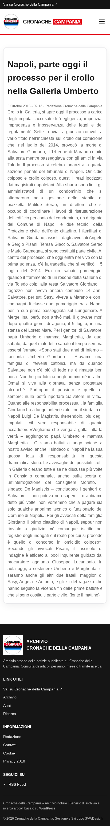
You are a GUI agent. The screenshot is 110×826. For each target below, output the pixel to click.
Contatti (9, 745)
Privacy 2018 (14, 761)
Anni (7, 705)
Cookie (9, 753)
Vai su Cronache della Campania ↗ (30, 4)
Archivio (10, 697)
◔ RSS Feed (14, 784)
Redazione (12, 736)
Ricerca (9, 714)
